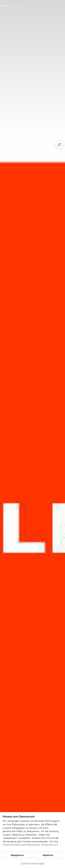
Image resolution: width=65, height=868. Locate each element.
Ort (16, 5)
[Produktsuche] (59, 144)
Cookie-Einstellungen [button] (33, 863)
